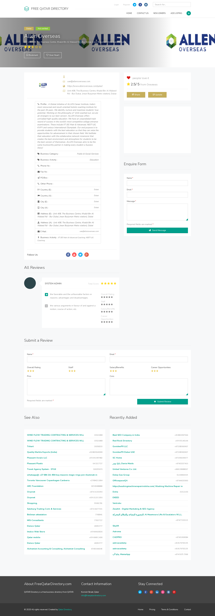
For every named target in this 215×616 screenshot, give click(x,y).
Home (140, 609)
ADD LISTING (176, 13)
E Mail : (69, 231)
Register (126, 5)
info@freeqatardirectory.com (93, 595)
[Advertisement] (157, 129)
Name (130, 178)
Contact (187, 609)
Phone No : (45, 165)
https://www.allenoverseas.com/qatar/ (85, 86)
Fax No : (44, 171)
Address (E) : (65, 215)
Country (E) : (69, 189)
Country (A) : (69, 195)
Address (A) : (65, 224)
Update (158, 94)
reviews (152, 84)
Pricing (152, 609)
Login (116, 5)
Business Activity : (69, 159)
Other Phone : (46, 183)
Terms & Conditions (169, 609)
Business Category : (69, 153)
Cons (112, 376)
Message (131, 201)
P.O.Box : (44, 177)
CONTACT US (142, 13)
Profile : (67, 126)
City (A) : (69, 207)
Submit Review (164, 401)
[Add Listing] (188, 13)
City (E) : (69, 201)
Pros (29, 376)
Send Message (159, 230)
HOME (129, 13)
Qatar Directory (65, 609)
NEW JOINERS (159, 13)
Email (130, 189)
